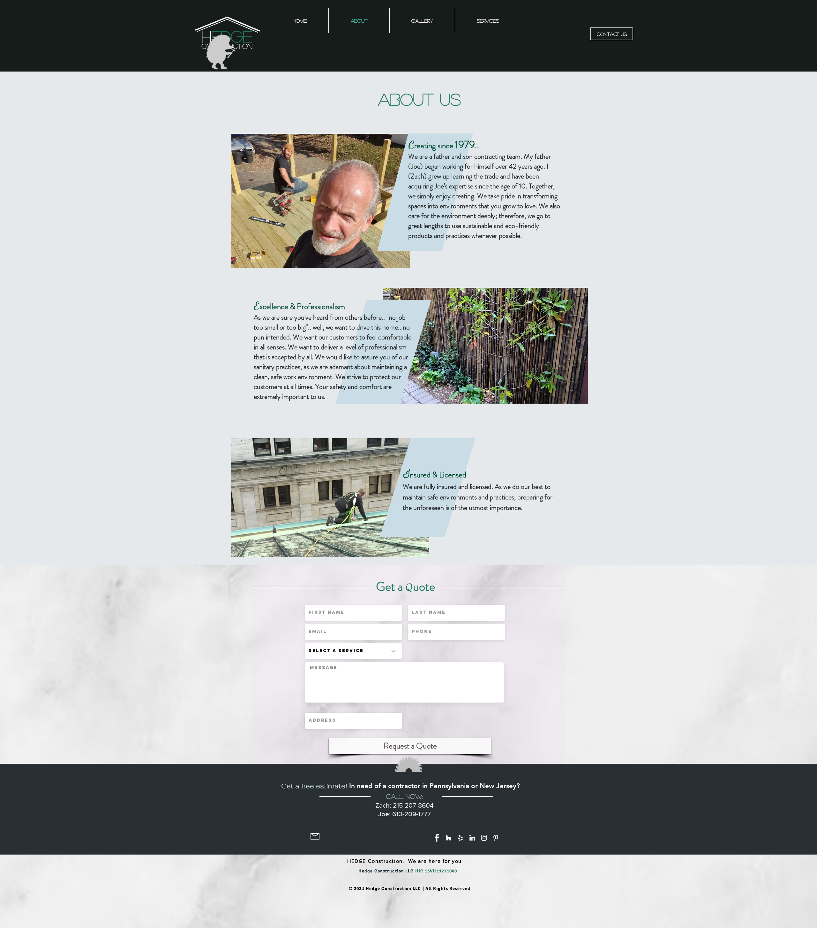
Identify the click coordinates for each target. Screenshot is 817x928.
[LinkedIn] (472, 838)
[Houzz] (449, 838)
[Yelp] (460, 838)
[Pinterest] (496, 838)
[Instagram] (484, 838)
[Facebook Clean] (437, 838)
